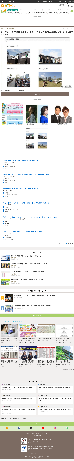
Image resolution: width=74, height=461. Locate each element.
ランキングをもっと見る (37, 315)
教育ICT (42, 384)
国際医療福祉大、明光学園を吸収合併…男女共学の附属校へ (9, 340)
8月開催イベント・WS (52, 12)
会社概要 (38, 433)
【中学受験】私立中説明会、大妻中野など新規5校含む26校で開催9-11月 (27, 362)
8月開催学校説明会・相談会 (39, 12)
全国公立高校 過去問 (64, 12)
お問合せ (27, 433)
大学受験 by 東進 (12, 10)
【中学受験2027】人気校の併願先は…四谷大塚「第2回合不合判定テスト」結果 (45, 362)
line (66, 429)
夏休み (30, 12)
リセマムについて (44, 433)
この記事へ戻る (37, 94)
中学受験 (10, 12)
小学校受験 (17, 12)
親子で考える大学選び (57, 9)
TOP (37, 424)
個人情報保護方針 (37, 435)
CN (64, 6)
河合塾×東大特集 (46, 9)
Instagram (54, 429)
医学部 (20, 9)
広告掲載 (32, 433)
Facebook (19, 429)
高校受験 (66, 9)
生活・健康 (43, 395)
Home (7, 429)
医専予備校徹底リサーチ (36, 9)
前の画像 (3, 94)
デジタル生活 (8, 406)
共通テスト (24, 12)
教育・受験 (7, 384)
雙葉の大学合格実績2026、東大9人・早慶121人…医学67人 (9, 362)
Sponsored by (62, 243)
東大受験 (26, 9)
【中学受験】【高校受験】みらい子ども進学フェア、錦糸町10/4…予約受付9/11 (27, 340)
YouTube (43, 429)
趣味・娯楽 (43, 406)
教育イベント (8, 395)
